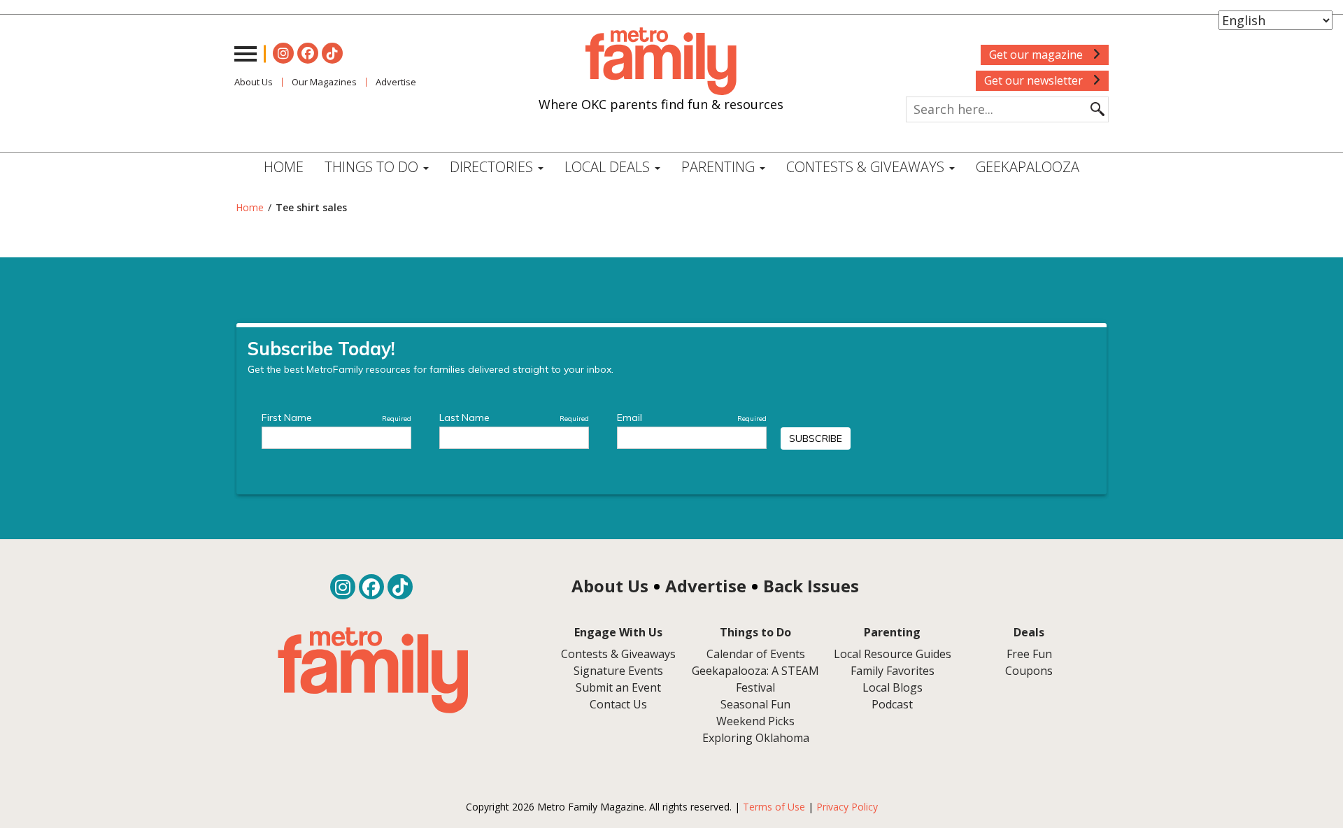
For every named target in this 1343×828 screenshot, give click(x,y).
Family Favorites (893, 670)
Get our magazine (1037, 54)
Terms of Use (774, 806)
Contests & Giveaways (867, 166)
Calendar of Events (755, 654)
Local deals (608, 166)
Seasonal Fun (755, 704)
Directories (493, 166)
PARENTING (719, 166)
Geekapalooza (1027, 166)
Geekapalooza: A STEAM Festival (755, 679)
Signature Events (618, 670)
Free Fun (1029, 654)
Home (284, 166)
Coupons (1029, 670)
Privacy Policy (847, 806)
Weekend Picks (755, 721)
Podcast (892, 704)
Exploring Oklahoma (755, 737)
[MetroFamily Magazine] (661, 61)
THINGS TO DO (373, 166)
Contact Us (618, 704)
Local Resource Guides (892, 654)
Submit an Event (618, 687)
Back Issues (811, 585)
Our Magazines (324, 82)
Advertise (396, 82)
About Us (253, 82)
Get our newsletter (1035, 80)
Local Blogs (892, 687)
